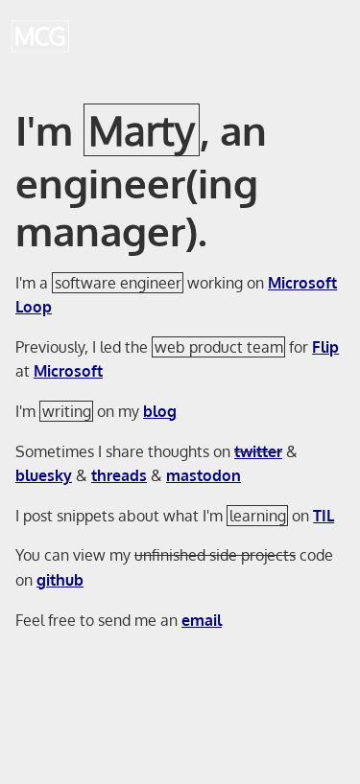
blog (160, 411)
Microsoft (68, 370)
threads (119, 475)
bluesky (43, 475)
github (60, 579)
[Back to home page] (40, 36)
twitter (258, 451)
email (201, 620)
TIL (323, 515)
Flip (325, 347)
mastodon (203, 475)
